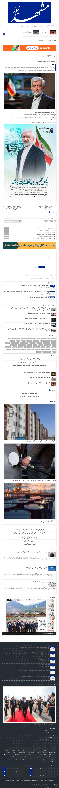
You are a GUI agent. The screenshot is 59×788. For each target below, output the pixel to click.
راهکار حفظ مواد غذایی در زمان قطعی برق (38, 377)
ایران (19, 340)
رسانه (41, 345)
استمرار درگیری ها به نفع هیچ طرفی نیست (29, 362)
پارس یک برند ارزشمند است (29, 393)
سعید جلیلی (41, 215)
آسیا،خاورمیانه (45, 338)
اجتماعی (32, 338)
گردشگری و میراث (47, 351)
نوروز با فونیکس (52, 735)
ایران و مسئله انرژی (29, 541)
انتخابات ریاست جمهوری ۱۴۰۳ (50, 215)
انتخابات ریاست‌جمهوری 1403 (48, 55)
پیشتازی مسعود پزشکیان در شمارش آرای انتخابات (45, 234)
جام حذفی (33, 343)
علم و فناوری (36, 347)
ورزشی (9, 349)
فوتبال (15, 347)
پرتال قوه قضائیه (18, 780)
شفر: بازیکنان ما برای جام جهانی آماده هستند (37, 318)
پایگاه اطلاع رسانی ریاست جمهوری (37, 780)
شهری (43, 347)
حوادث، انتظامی (15, 343)
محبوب (53, 305)
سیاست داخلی (13, 345)
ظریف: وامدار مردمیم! (50, 232)
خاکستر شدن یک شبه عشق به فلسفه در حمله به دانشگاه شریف (29, 365)
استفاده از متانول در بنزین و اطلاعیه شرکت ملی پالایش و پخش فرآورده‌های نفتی (33, 480)
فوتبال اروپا (8, 347)
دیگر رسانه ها (47, 345)
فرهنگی (20, 347)
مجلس (38, 349)
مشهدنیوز (50, 116)
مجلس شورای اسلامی (26, 780)
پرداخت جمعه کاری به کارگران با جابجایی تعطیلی (36, 676)
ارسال (5, 54)
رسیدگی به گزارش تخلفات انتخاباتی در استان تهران (45, 236)
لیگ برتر (53, 349)
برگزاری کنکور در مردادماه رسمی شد (29, 359)
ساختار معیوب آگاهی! (29, 544)
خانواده (8, 343)
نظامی (24, 349)
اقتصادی (29, 340)
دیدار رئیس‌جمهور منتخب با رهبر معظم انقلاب (46, 228)
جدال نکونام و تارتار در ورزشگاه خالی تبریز (45, 31)
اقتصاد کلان (36, 340)
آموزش (38, 338)
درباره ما (7, 780)
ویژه (54, 351)
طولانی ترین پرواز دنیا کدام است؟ (29, 396)
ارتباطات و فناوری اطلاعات (14, 338)
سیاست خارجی (22, 345)
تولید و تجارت (46, 343)
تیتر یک (39, 343)
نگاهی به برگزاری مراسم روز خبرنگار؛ (36, 568)
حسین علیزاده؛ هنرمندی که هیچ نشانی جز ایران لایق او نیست (30, 552)
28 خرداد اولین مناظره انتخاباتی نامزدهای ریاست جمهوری (44, 122)
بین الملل (13, 340)
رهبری (35, 345)
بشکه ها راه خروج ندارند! (48, 522)
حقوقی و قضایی (25, 343)
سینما (49, 347)
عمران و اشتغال (28, 347)
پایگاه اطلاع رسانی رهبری (48, 780)
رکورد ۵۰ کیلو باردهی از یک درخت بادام (47, 737)
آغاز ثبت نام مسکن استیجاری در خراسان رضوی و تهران (40, 441)
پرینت (10, 54)
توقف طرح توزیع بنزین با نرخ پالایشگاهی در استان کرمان (34, 670)
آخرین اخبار (53, 338)
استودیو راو (12, 780)
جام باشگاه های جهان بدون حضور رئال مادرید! (45, 206)
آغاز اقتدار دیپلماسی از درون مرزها (40, 297)
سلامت (29, 345)
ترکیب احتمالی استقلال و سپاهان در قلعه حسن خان (27, 31)
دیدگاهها (44, 305)
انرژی (24, 340)
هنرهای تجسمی (17, 349)
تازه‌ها (49, 305)
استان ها (53, 340)
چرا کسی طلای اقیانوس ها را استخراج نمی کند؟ (37, 372)
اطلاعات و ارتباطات (45, 340)
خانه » (54, 55)
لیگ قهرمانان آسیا (45, 349)
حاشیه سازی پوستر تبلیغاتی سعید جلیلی (46, 61)
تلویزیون (53, 343)
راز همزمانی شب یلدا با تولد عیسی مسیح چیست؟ (37, 383)
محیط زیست (31, 349)
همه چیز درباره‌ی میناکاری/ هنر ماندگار (47, 740)
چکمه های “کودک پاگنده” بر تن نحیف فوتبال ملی (36, 323)
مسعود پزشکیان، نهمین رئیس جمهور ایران (47, 230)
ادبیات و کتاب (25, 338)
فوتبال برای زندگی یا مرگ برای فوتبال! (39, 313)
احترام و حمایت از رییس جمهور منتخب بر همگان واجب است (43, 238)
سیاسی (54, 347)
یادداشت (39, 351)
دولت (54, 345)
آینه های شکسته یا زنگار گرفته (45, 40)
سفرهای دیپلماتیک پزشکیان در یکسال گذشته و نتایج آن (35, 285)
